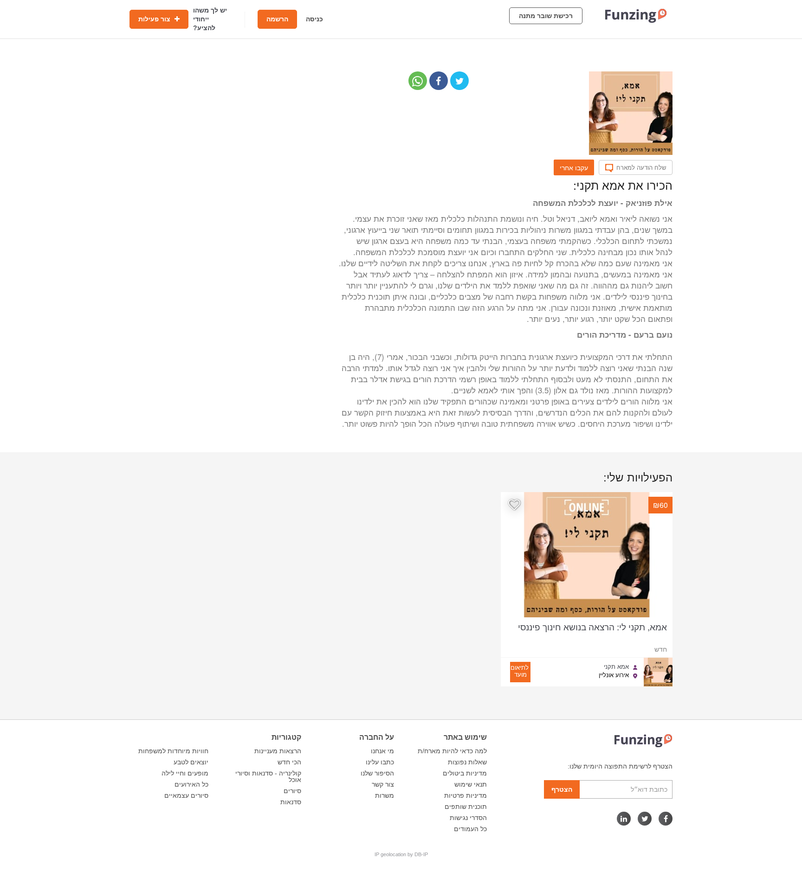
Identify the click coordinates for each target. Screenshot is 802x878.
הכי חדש (289, 762)
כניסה (314, 19)
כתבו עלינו (380, 762)
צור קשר (383, 784)
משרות (384, 795)
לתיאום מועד (520, 671)
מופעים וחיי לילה (185, 773)
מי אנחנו (382, 751)
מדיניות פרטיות (465, 795)
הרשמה (277, 19)
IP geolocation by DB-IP (401, 854)
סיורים (292, 791)
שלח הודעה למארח (641, 167)
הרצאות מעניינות (277, 751)
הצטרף (561, 789)
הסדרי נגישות (468, 817)
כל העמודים (470, 829)
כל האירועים (191, 784)
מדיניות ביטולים (465, 773)
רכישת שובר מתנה (546, 15)
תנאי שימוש (470, 784)
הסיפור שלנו (377, 773)
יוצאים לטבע (191, 762)
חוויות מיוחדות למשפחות (173, 751)
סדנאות (290, 802)
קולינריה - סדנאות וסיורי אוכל (268, 776)
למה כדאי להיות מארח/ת (452, 751)
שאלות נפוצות (467, 762)
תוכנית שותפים (466, 806)
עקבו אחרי (574, 167)
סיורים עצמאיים (186, 795)
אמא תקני (616, 666)
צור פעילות (155, 19)
